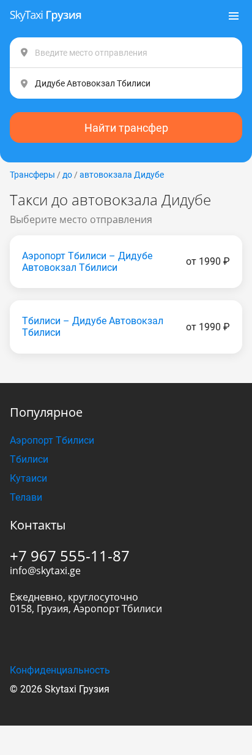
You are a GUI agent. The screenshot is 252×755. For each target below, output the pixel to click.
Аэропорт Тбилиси (52, 440)
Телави (26, 497)
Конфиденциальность (60, 670)
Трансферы (32, 175)
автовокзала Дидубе (122, 175)
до (67, 175)
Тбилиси (29, 459)
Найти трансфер (126, 127)
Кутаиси (28, 478)
